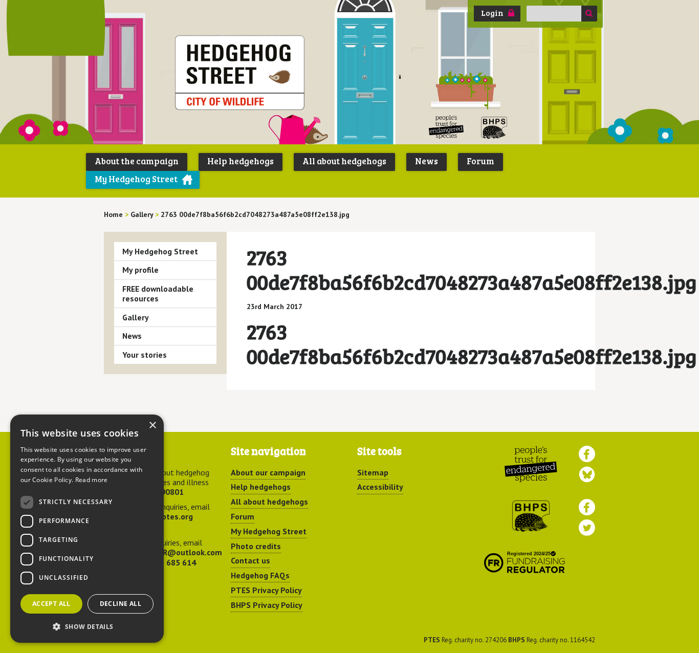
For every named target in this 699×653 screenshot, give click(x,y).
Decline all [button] (120, 603)
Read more (91, 479)
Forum (480, 161)
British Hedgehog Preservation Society (494, 127)
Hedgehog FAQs (260, 575)
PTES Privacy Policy (266, 590)
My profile (140, 270)
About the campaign (137, 161)
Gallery (135, 317)
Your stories (144, 355)
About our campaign (268, 472)
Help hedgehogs (240, 161)
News (426, 161)
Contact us (250, 560)
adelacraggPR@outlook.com (169, 552)
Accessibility (380, 487)
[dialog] (87, 529)
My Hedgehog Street (136, 179)
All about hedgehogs (344, 161)
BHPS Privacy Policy (266, 605)
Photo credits (256, 546)
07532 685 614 (168, 562)
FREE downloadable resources (157, 293)
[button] (87, 626)
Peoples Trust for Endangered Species (446, 127)
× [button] (152, 425)
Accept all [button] (51, 603)
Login (492, 13)
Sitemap (372, 472)
